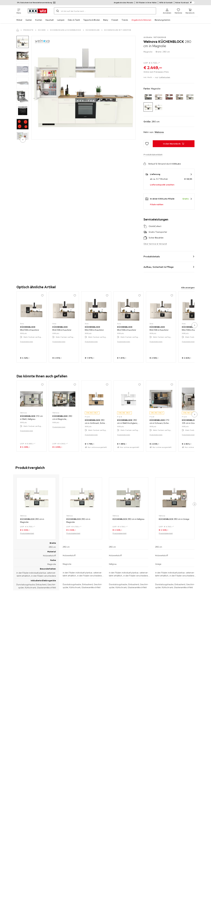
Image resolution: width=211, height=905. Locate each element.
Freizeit (115, 20)
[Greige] (179, 96)
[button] (23, 42)
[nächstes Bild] (194, 325)
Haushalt (50, 20)
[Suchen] (57, 10)
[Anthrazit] (148, 96)
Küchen (38, 20)
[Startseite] (18, 30)
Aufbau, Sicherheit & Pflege (159, 266)
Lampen (60, 20)
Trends (125, 20)
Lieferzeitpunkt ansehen (162, 184)
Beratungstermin (162, 20)
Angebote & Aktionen (141, 20)
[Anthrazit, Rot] (169, 96)
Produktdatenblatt (26, 342)
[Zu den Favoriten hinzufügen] (147, 143)
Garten (29, 20)
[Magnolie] (148, 107)
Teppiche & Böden (91, 20)
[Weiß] (158, 107)
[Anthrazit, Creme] (158, 96)
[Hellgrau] (189, 96)
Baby (105, 20)
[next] (23, 140)
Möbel (19, 20)
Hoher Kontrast (182, 2)
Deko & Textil (74, 20)
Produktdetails (152, 256)
